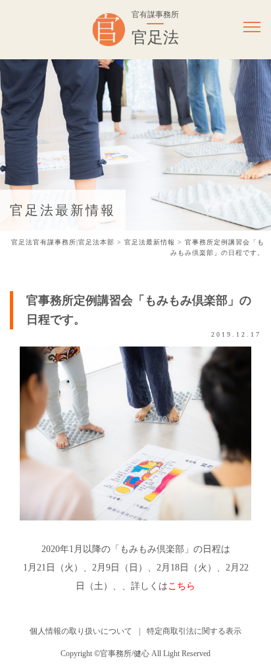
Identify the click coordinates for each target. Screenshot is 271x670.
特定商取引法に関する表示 (194, 631)
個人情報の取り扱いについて (81, 631)
